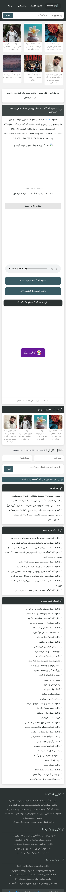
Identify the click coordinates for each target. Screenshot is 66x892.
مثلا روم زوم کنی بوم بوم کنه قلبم (44, 660)
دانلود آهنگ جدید (52, 765)
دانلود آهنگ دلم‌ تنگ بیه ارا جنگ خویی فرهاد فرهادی (33, 110)
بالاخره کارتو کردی (52, 684)
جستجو (7, 15)
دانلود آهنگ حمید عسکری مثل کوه (44, 618)
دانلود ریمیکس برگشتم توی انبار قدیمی (33, 848)
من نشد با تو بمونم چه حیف (47, 651)
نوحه (10, 6)
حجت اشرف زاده (53, 505)
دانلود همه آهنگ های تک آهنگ (33, 302)
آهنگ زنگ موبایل (52, 689)
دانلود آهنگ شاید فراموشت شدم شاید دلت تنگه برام (36, 543)
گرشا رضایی (39, 500)
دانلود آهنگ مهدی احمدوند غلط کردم (43, 613)
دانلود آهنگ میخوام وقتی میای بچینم (42, 727)
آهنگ (48, 119)
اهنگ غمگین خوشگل (50, 694)
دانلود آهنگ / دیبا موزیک (48, 637)
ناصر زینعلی (54, 514)
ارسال (8, 469)
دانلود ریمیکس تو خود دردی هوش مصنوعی (33, 844)
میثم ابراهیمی (53, 500)
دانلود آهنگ (36, 6)
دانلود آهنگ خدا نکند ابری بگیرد (45, 731)
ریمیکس (21, 6)
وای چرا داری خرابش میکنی (48, 750)
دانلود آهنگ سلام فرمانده (48, 713)
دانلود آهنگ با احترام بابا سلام (46, 627)
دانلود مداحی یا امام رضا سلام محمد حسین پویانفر (33, 874)
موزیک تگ (55, 93)
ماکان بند (15, 500)
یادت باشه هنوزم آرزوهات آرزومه (45, 779)
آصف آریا (29, 514)
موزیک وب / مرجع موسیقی (47, 717)
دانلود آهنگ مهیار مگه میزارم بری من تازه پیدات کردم (35, 576)
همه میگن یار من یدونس (48, 741)
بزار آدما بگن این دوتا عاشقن (47, 670)
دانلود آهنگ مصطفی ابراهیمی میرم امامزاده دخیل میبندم (34, 571)
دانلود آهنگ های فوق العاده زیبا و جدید (42, 722)
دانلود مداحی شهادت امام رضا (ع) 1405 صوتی (33, 870)
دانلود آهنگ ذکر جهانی (49, 642)
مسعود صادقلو (38, 496)
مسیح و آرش (27, 510)
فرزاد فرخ (11, 505)
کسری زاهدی (54, 510)
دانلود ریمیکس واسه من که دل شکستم (33, 840)
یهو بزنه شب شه (52, 760)
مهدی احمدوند (53, 496)
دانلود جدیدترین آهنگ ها (48, 708)
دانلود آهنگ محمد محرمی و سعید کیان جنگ (39, 561)
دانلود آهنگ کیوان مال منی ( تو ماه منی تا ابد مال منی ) (34, 547)
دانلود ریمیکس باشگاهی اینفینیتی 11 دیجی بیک (33, 835)
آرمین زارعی (38, 505)
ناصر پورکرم (14, 510)
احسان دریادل (54, 519)
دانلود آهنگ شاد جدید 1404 (47, 769)
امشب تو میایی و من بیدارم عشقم (44, 646)
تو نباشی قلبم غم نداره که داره (46, 774)
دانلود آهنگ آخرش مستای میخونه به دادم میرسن (37, 590)
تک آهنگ (43, 93)
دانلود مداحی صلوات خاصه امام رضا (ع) (33, 879)
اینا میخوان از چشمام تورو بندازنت (44, 665)
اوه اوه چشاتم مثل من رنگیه (47, 755)
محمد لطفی (41, 510)
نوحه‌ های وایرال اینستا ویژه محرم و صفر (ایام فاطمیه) (33, 883)
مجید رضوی (17, 496)
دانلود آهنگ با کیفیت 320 (33, 291)
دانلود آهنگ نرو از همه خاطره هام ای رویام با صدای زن (35, 538)
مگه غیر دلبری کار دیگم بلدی (47, 656)
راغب (27, 496)
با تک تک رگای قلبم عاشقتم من (45, 736)
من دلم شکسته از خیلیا (49, 675)
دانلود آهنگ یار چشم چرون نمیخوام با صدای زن (38, 566)
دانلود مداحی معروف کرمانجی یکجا (33, 866)
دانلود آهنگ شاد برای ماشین (47, 746)
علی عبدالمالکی (24, 505)
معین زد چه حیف (52, 680)
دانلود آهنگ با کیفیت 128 (33, 280)
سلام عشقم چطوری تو (50, 698)
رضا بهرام (18, 514)
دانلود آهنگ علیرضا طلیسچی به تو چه (42, 609)
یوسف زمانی (41, 514)
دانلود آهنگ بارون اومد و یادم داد (45, 623)
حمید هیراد (27, 500)
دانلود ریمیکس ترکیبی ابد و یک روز (33, 852)
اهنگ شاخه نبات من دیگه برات (46, 632)
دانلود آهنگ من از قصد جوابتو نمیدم (43, 703)
